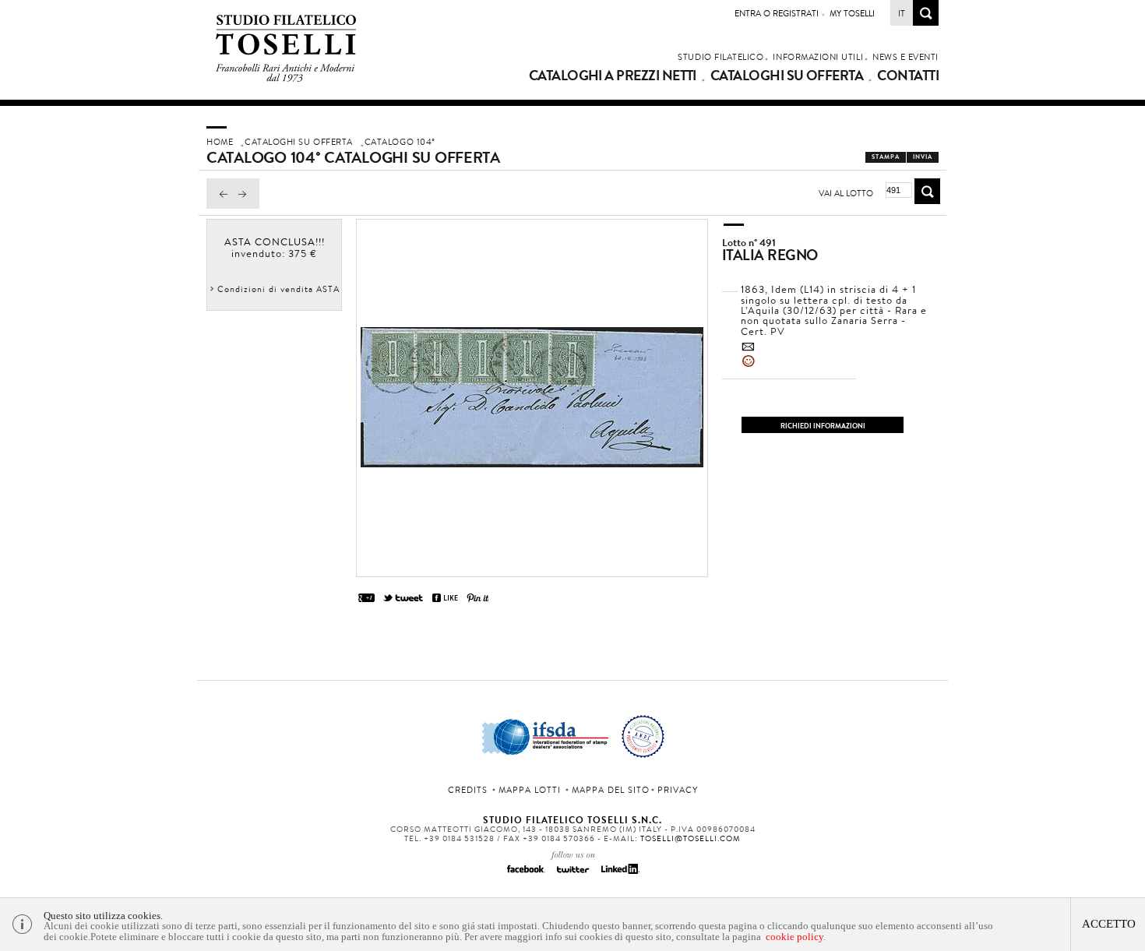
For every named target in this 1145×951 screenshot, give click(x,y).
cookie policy (794, 936)
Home (219, 141)
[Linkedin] (619, 873)
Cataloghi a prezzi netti (612, 75)
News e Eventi (905, 56)
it (901, 13)
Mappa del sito (611, 789)
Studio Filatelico (720, 56)
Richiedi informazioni (822, 426)
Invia (922, 157)
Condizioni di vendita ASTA (278, 289)
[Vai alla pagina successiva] (246, 205)
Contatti (908, 75)
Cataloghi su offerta (786, 75)
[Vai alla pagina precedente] (219, 205)
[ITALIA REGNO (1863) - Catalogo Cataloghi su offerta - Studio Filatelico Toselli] (532, 463)
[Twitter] (572, 873)
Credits (468, 789)
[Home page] (286, 79)
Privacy (677, 789)
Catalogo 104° (400, 141)
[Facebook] (525, 873)
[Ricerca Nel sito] (926, 21)
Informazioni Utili (818, 56)
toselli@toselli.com (690, 838)
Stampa (886, 157)
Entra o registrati (777, 13)
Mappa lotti (530, 789)
